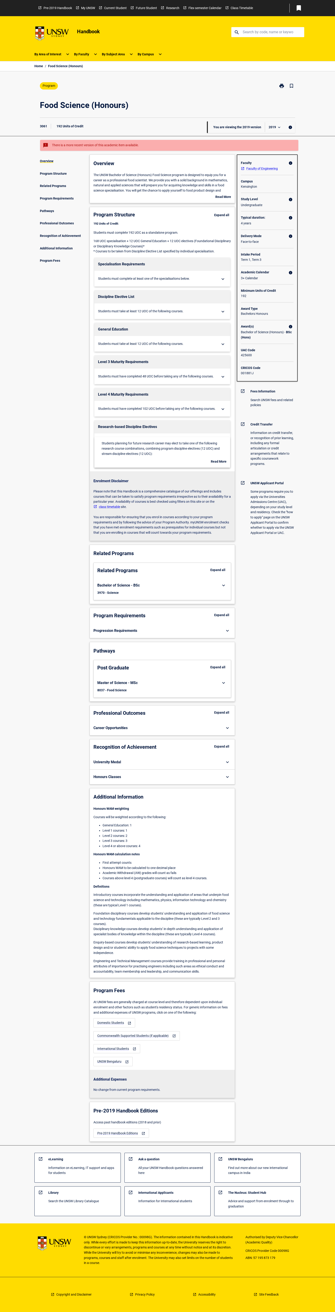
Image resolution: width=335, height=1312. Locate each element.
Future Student (146, 8)
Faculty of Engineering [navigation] (262, 168)
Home (38, 66)
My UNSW (88, 8)
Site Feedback (269, 1294)
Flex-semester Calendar (205, 8)
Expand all (221, 215)
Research (172, 8)
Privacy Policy (145, 1294)
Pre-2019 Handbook (58, 8)
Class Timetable (242, 8)
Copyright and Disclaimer (74, 1294)
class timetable (109, 507)
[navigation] (114, 1023)
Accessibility (207, 1294)
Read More (223, 197)
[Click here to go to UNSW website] (52, 34)
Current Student (115, 8)
